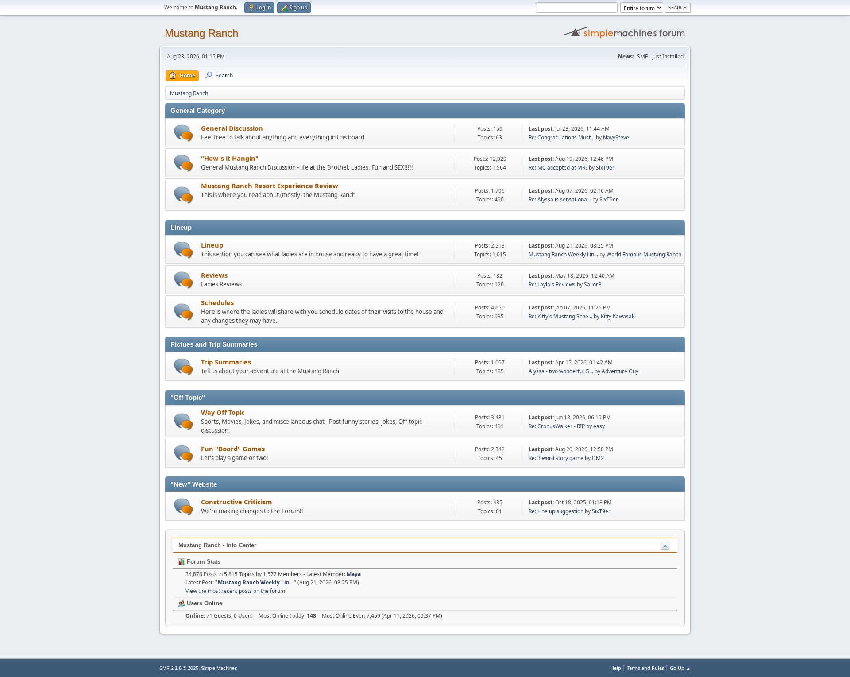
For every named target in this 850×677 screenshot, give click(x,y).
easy (599, 426)
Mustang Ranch (201, 33)
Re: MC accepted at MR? (558, 167)
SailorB (593, 284)
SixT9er (605, 167)
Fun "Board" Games (233, 448)
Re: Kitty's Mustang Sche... (560, 316)
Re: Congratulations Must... (562, 137)
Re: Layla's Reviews (552, 284)
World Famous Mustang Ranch (644, 254)
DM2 (598, 458)
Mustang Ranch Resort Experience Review (269, 185)
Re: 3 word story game (556, 458)
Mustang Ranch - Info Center (217, 545)
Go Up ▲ (680, 668)
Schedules (217, 302)
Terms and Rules (645, 668)
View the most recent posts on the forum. (235, 591)
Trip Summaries (226, 361)
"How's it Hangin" (230, 158)
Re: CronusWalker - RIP (557, 426)
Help (615, 668)
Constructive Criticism (236, 501)
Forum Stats (202, 561)
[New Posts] (183, 133)
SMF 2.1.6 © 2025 (178, 668)
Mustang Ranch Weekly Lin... (563, 254)
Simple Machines (219, 668)
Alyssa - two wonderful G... (561, 371)
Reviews (214, 275)
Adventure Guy (620, 371)
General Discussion (232, 128)
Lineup (212, 244)
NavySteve (616, 137)
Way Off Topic (223, 412)
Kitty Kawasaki (618, 316)
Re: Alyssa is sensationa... (560, 199)
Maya (354, 574)
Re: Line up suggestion (556, 511)
